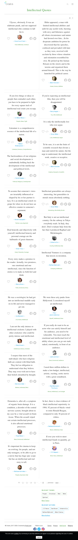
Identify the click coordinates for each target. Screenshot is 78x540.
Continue (26, 44)
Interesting (51, 210)
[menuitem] (70, 18)
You (52, 115)
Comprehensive (27, 149)
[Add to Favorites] (8, 38)
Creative (50, 172)
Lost (51, 137)
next (56, 483)
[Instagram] (43, 529)
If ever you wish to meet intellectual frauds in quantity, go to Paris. (56, 439)
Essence (20, 149)
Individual (22, 387)
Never (19, 319)
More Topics (45, 500)
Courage (26, 252)
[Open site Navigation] (72, 4)
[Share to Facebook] (31, 38)
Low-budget (61, 391)
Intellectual (20, 44)
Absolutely (57, 210)
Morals (63, 210)
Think (16, 287)
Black (51, 430)
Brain (15, 439)
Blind (26, 387)
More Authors (46, 515)
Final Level (28, 525)
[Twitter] (39, 529)
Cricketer (27, 348)
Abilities (60, 86)
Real (27, 475)
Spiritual (45, 497)
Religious (20, 181)
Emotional (22, 287)
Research (55, 172)
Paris (54, 455)
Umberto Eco (64, 508)
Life (17, 319)
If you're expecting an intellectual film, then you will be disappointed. (56, 98)
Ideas (22, 121)
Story (26, 287)
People (18, 121)
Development (27, 181)
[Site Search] (67, 4)
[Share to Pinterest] (34, 142)
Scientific (61, 172)
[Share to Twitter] (34, 38)
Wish (51, 455)
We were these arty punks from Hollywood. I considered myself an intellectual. (56, 300)
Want (50, 360)
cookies (16, 533)
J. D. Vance (46, 508)
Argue (61, 137)
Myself (51, 318)
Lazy (21, 223)
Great (16, 252)
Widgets (70, 525)
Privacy (55, 525)
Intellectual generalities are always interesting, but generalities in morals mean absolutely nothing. (56, 194)
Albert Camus (59, 512)
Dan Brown (54, 508)
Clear (61, 430)
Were (61, 318)
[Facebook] (34, 529)
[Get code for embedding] (12, 142)
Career (51, 86)
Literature (14, 149)
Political (15, 181)
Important (22, 475)
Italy (62, 246)
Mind (64, 494)
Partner (17, 223)
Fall (16, 44)
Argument (25, 223)
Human (56, 86)
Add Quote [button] (63, 525)
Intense (22, 348)
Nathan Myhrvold (48, 512)
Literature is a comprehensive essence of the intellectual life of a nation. (21, 131)
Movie (49, 391)
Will (54, 115)
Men (59, 494)
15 (43, 483)
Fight (25, 121)
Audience (61, 360)
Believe (17, 387)
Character (20, 252)
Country (52, 246)
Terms (49, 525)
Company (53, 268)
